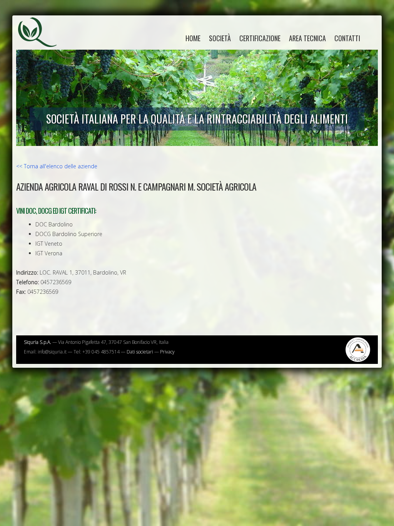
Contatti (347, 38)
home (192, 38)
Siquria (41, 40)
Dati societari (140, 351)
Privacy (167, 351)
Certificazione (259, 38)
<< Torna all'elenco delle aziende (56, 166)
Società (220, 38)
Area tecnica (307, 38)
